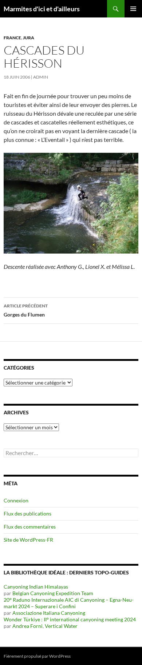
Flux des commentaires (30, 526)
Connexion (16, 500)
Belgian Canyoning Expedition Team (52, 593)
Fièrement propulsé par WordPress (37, 656)
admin (40, 77)
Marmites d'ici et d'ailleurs (42, 9)
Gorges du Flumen (26, 310)
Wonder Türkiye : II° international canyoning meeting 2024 (70, 619)
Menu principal (133, 8)
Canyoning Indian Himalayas (36, 587)
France (12, 37)
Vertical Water (61, 626)
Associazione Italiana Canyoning (48, 613)
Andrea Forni (27, 626)
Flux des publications (27, 513)
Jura (28, 37)
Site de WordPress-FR (28, 540)
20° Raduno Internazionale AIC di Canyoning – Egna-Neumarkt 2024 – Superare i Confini (69, 603)
